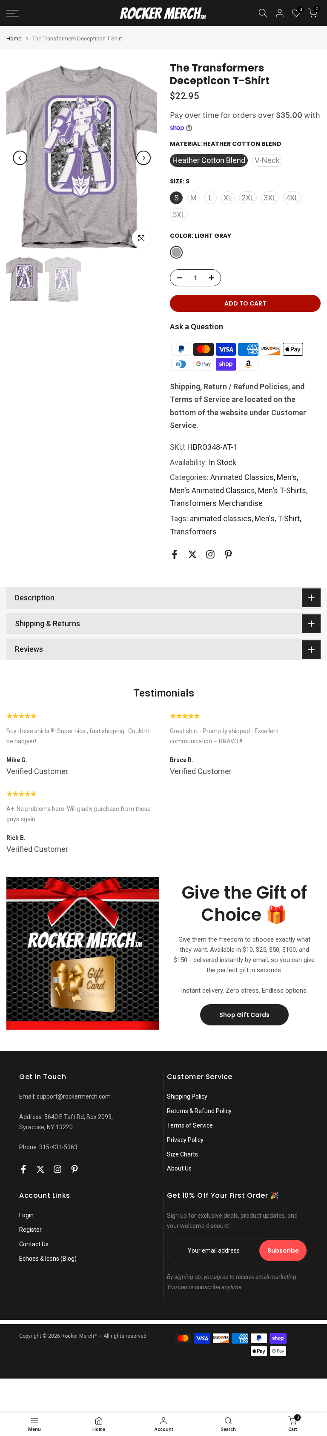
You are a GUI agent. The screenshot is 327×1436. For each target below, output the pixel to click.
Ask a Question (196, 326)
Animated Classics (242, 477)
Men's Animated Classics (212, 490)
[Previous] (20, 158)
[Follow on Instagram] (210, 554)
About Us (179, 1168)
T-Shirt (289, 518)
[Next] (143, 158)
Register (30, 1229)
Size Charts (182, 1154)
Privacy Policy (185, 1139)
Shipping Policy (187, 1096)
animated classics (221, 518)
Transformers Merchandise (216, 503)
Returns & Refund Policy (199, 1111)
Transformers (193, 531)
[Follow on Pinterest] (228, 554)
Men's (287, 477)
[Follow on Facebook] (174, 554)
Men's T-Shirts (282, 490)
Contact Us (34, 1244)
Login (26, 1215)
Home (13, 38)
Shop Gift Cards (244, 1015)
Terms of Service (190, 1125)
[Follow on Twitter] (192, 554)
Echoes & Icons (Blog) (48, 1258)
